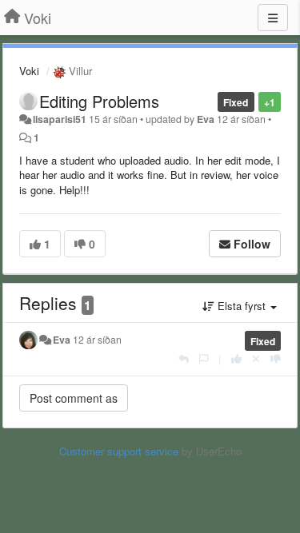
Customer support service (118, 451)
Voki (29, 70)
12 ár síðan (97, 339)
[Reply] (183, 358)
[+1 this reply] (236, 358)
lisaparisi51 (59, 119)
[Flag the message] (203, 358)
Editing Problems (99, 101)
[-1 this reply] (275, 358)
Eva (205, 119)
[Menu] (273, 17)
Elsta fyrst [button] (241, 305)
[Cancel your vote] (256, 358)
